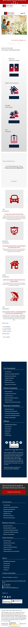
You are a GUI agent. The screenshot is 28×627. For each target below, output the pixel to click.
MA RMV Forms (8, 380)
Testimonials (8, 431)
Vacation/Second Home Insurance (13, 402)
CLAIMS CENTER (7, 329)
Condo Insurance (9, 395)
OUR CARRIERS (6, 326)
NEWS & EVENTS (7, 331)
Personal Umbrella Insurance (11, 398)
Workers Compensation (10, 417)
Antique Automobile (9, 378)
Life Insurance (8, 426)
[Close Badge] (19, 621)
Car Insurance (8, 371)
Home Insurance (8, 391)
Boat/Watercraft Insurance (11, 424)
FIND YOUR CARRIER (14, 121)
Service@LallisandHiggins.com (18, 40)
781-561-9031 (7, 584)
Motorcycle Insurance (10, 382)
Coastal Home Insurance (10, 393)
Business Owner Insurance (11, 411)
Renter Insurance (9, 400)
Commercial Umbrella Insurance (12, 415)
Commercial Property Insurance (12, 413)
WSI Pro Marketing (14, 469)
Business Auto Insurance (10, 376)
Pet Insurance (8, 429)
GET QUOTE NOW (14, 97)
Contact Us (7, 433)
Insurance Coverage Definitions (12, 374)
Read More (14, 181)
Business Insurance (9, 409)
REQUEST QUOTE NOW (14, 492)
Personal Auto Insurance (10, 384)
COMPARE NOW (14, 75)
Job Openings (8, 435)
